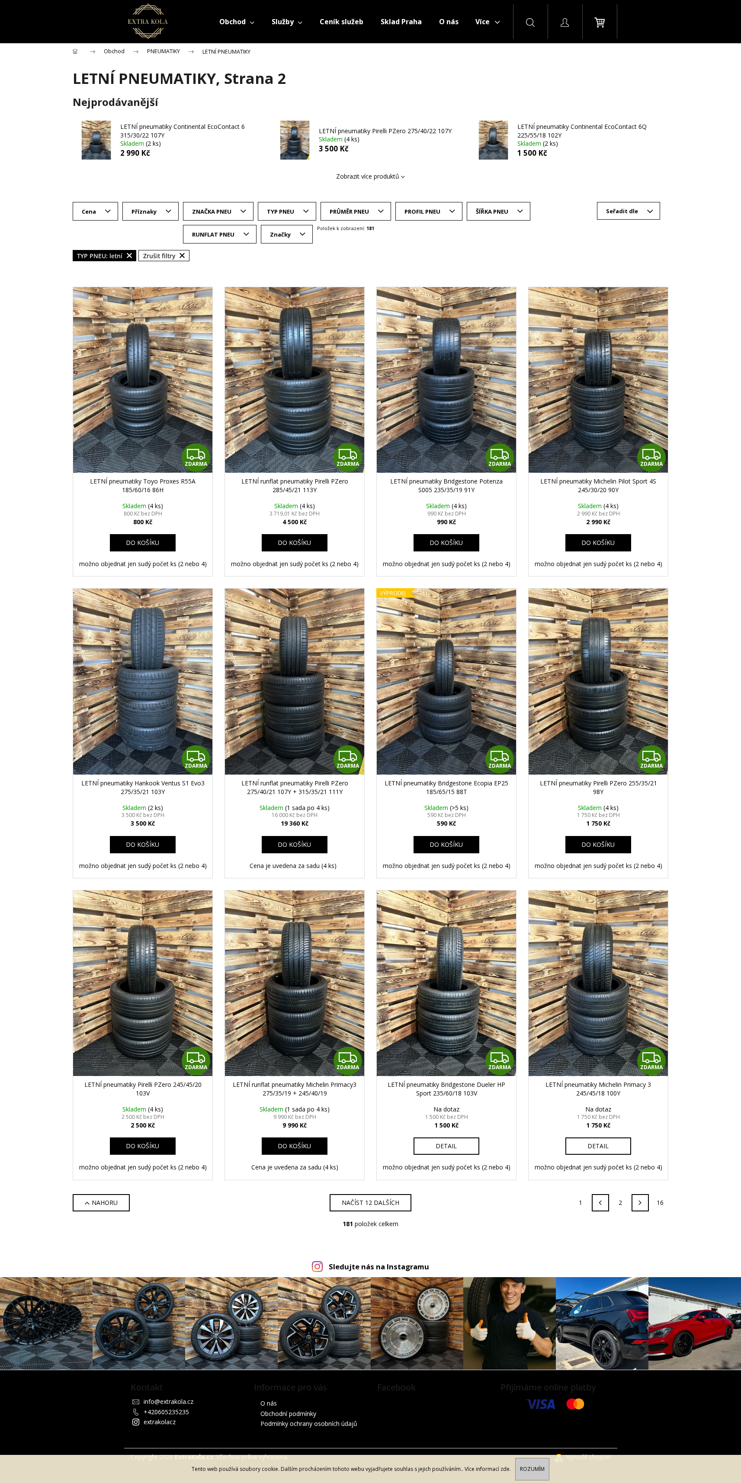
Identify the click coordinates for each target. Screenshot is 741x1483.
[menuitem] (237, 21)
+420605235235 (166, 1412)
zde (505, 1469)
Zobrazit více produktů (367, 176)
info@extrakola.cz (168, 1401)
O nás (268, 1403)
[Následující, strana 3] (640, 1202)
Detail (446, 1146)
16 (660, 1202)
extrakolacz (160, 1422)
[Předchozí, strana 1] (600, 1202)
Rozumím (532, 1469)
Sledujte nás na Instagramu (379, 1267)
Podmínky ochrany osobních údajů (308, 1423)
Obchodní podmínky (288, 1413)
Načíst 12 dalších (370, 1202)
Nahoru (105, 1202)
